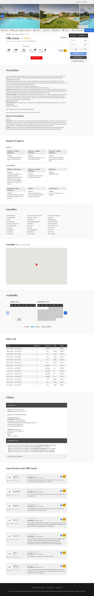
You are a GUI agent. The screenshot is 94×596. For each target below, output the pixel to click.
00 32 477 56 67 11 (79, 61)
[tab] (36, 405)
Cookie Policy (59, 587)
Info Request (79, 57)
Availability (57, 30)
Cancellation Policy (12, 440)
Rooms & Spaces (26, 30)
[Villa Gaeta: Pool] (20, 16)
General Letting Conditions (15, 456)
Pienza (21, 34)
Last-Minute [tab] (37, 57)
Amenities (37, 30)
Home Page (8, 34)
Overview (5, 30)
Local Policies (11, 405)
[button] (91, 16)
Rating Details (39, 477)
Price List (66, 30)
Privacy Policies (50, 587)
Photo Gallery (83, 26)
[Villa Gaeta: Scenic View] (59, 16)
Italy (13, 34)
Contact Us (79, 1)
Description (15, 30)
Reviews (89, 30)
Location (47, 30)
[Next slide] (65, 313)
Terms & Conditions (78, 30)
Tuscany (17, 34)
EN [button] (85, 1)
